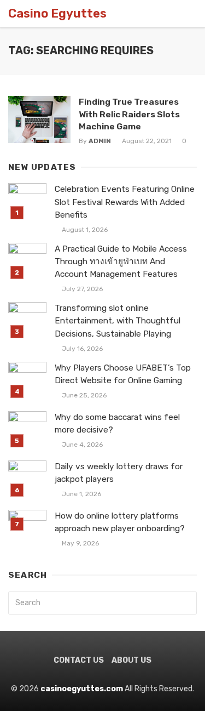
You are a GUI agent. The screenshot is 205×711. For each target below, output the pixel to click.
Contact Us (79, 660)
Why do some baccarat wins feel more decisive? (117, 423)
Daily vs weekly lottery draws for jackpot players (119, 473)
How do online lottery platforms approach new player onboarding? (120, 522)
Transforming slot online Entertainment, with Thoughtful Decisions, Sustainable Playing (117, 320)
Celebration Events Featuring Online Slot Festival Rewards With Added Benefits (125, 201)
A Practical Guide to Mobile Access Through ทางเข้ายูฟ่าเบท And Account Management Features (121, 261)
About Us (131, 660)
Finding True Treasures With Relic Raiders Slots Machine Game (129, 113)
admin (100, 141)
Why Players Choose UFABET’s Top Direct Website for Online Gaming (123, 374)
